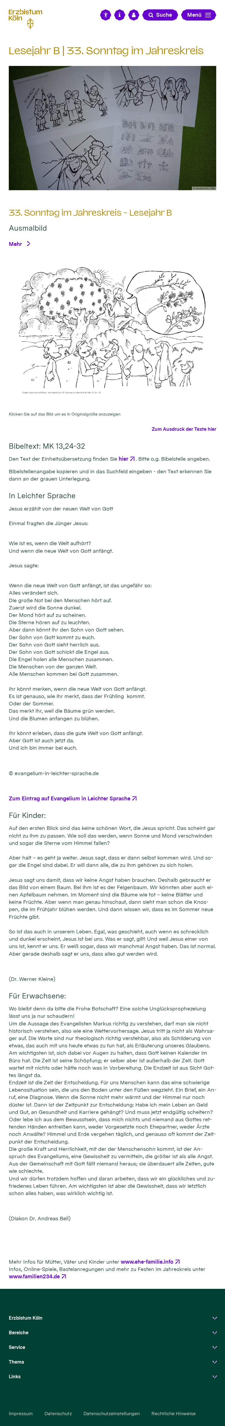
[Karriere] (133, 15)
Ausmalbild (28, 228)
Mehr (15, 244)
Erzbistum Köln (25, 1318)
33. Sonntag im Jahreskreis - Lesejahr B (90, 213)
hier (123, 459)
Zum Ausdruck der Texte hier (184, 429)
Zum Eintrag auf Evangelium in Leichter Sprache (69, 798)
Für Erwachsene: (37, 995)
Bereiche (18, 1332)
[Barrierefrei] (105, 15)
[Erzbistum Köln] (28, 18)
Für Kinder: (27, 815)
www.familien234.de (34, 1276)
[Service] (119, 15)
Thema (16, 1362)
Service (17, 1347)
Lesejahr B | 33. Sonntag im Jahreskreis (106, 51)
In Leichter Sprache (42, 495)
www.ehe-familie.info (147, 1262)
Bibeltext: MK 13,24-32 (47, 446)
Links (15, 1376)
